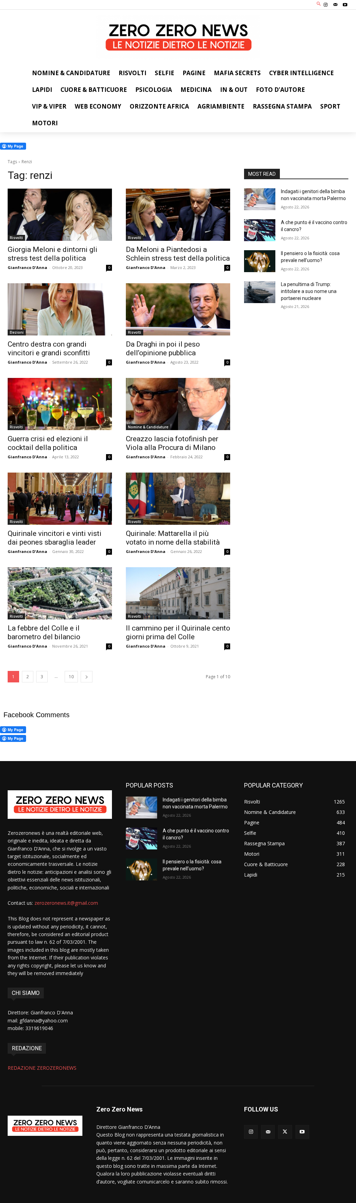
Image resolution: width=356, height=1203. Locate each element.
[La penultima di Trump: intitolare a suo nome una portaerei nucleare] (259, 292)
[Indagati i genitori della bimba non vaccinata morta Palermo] (259, 199)
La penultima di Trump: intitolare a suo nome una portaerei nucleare (309, 291)
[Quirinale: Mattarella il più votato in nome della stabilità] (178, 499)
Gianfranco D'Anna (27, 267)
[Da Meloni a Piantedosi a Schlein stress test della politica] (178, 215)
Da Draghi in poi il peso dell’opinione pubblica (163, 348)
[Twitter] (285, 1132)
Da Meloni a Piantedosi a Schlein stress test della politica (178, 253)
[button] (319, 4)
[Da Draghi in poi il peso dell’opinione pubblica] (178, 309)
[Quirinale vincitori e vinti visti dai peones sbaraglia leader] (60, 499)
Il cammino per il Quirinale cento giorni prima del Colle (178, 632)
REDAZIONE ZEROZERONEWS (42, 1068)
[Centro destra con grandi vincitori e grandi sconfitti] (60, 309)
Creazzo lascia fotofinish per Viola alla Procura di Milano (172, 443)
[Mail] (335, 5)
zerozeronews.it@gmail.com (66, 903)
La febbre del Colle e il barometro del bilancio (44, 632)
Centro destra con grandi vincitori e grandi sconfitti (49, 348)
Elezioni (17, 332)
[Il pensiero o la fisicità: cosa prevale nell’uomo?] (259, 261)
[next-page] (86, 676)
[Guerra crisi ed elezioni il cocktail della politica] (60, 404)
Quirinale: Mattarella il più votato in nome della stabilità (173, 537)
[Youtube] (345, 5)
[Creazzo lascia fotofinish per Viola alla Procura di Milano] (178, 404)
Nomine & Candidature (148, 427)
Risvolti (16, 237)
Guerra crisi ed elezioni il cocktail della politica (48, 443)
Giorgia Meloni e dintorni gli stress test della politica (52, 253)
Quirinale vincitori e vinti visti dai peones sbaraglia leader (55, 537)
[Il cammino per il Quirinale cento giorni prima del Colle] (178, 593)
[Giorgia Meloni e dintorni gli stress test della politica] (60, 215)
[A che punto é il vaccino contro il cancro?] (259, 230)
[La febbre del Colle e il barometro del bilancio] (60, 593)
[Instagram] (325, 5)
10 (71, 677)
